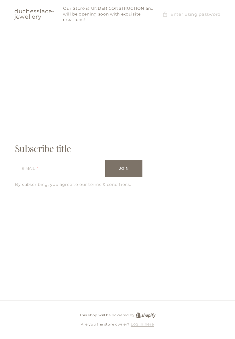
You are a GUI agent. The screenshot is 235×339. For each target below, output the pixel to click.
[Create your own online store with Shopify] (146, 315)
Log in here (142, 324)
